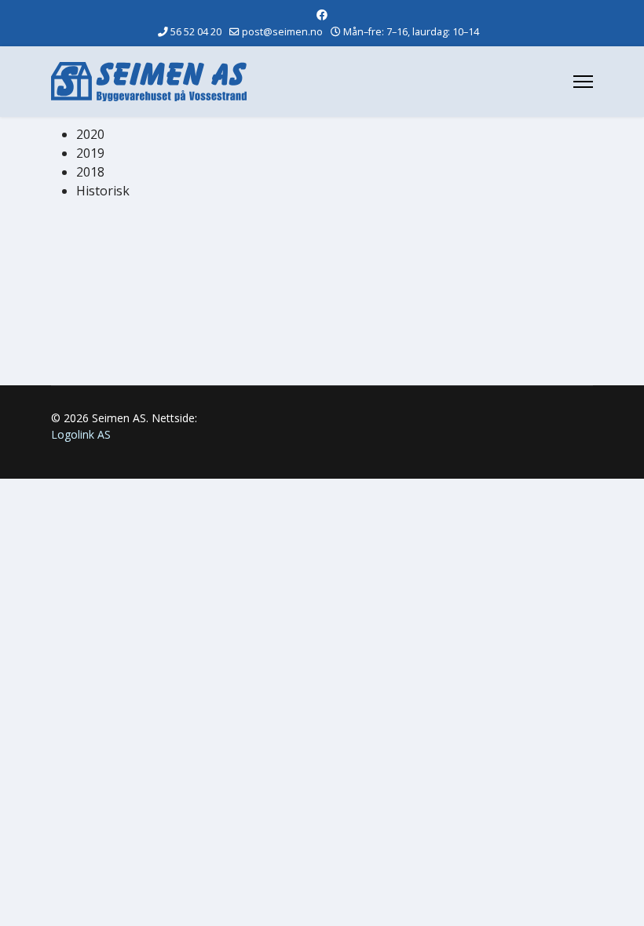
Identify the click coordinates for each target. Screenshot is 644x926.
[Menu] (583, 81)
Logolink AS (81, 434)
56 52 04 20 (195, 31)
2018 (90, 171)
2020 (90, 134)
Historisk (103, 190)
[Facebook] (322, 14)
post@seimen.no (282, 31)
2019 (90, 153)
